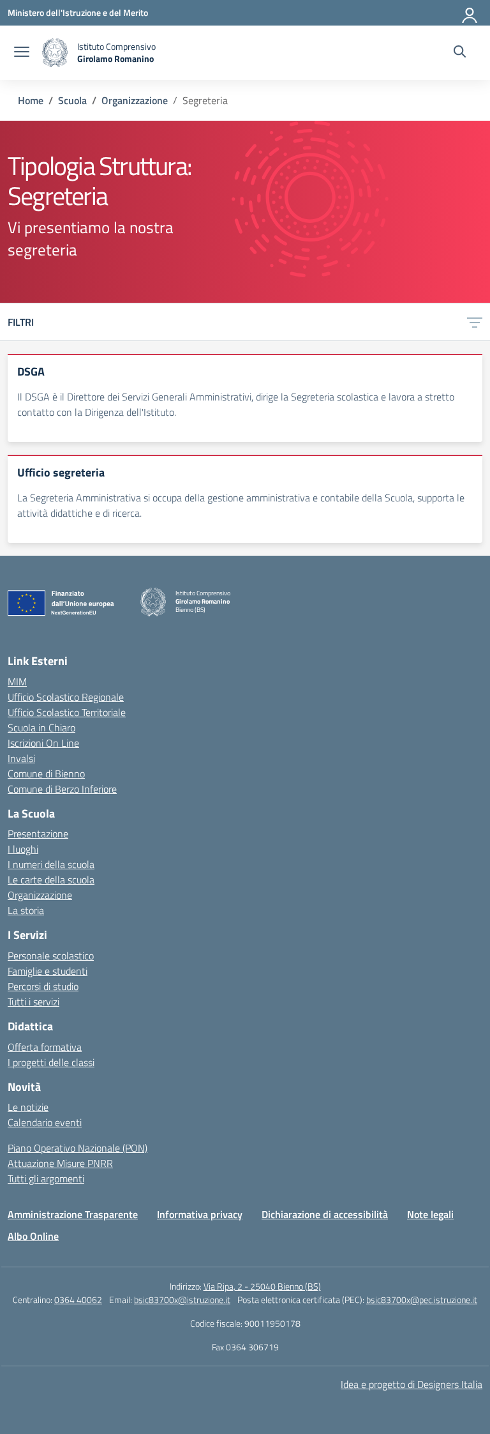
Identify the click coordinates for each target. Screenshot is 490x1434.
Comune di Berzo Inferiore (62, 789)
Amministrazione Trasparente (73, 1214)
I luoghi (23, 849)
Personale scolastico (51, 955)
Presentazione (38, 833)
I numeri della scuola (51, 864)
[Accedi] (470, 13)
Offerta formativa (45, 1047)
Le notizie (28, 1107)
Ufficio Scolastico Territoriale (67, 712)
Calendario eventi (45, 1122)
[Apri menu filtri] (474, 322)
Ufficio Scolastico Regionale (66, 697)
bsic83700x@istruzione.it (182, 1299)
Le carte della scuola (51, 879)
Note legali (430, 1214)
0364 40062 (78, 1299)
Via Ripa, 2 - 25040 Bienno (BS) (262, 1286)
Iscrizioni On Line (43, 743)
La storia (26, 910)
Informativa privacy (199, 1214)
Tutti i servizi (33, 1001)
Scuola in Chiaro (41, 727)
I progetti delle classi (51, 1062)
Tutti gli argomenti (46, 1178)
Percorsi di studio (43, 986)
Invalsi (21, 758)
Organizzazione (40, 895)
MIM (17, 681)
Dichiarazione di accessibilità (325, 1214)
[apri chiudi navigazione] (21, 53)
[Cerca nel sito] (460, 53)
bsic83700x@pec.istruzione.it (421, 1299)
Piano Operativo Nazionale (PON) (77, 1148)
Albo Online (33, 1236)
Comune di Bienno (46, 773)
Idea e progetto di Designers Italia (411, 1384)
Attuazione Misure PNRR (60, 1163)
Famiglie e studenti (47, 971)
